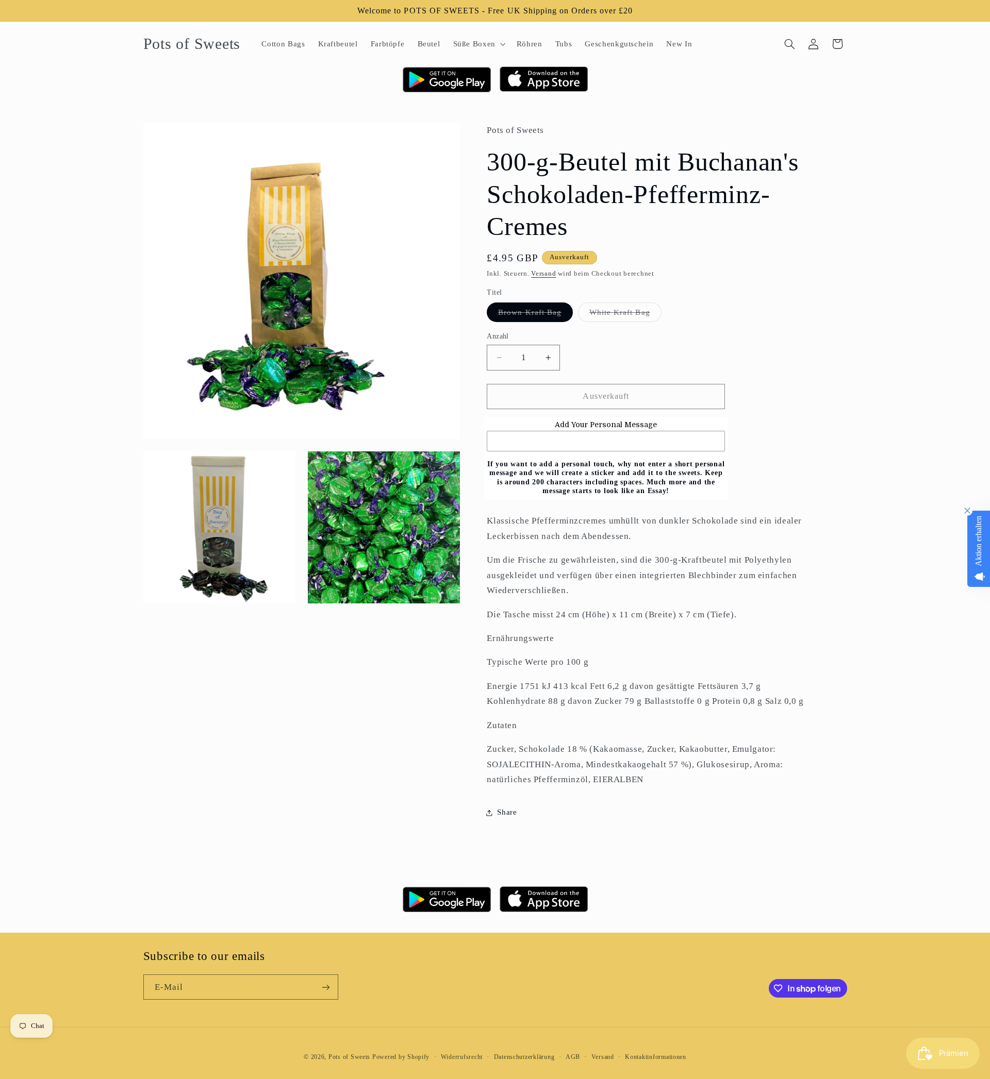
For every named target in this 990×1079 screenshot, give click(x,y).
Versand (543, 273)
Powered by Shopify (401, 1057)
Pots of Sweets (349, 1057)
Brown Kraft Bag (535, 315)
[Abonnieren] (325, 987)
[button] (478, 43)
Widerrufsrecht (462, 1057)
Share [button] (507, 812)
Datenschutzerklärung (524, 1057)
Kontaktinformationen (655, 1057)
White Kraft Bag (625, 315)
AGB (573, 1057)
